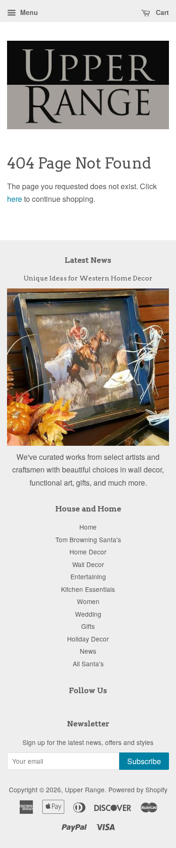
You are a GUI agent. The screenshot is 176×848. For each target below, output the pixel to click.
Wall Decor (88, 564)
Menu (28, 12)
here (14, 198)
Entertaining (88, 576)
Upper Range (85, 789)
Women (88, 601)
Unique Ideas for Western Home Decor (88, 278)
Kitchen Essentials (88, 589)
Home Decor (88, 551)
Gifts (88, 626)
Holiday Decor (88, 638)
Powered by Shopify (138, 789)
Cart (161, 12)
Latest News (88, 260)
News (88, 651)
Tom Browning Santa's (88, 539)
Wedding (88, 614)
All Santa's (88, 663)
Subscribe (144, 761)
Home (88, 526)
